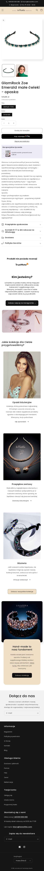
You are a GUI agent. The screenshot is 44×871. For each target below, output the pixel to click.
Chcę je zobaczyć (20, 580)
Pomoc (7, 768)
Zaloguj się (8, 795)
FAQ (5, 773)
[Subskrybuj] (37, 713)
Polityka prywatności (12, 736)
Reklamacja (8, 782)
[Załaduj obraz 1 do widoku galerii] (8, 70)
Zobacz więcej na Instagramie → (22, 303)
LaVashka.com (18, 868)
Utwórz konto (9, 800)
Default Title (9, 107)
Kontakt (7, 746)
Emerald (7, 115)
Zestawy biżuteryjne (20, 501)
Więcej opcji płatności (22, 141)
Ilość (3, 119)
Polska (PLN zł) (21, 861)
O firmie (7, 741)
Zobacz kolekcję (22, 675)
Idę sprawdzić (20, 422)
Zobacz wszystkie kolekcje (22, 591)
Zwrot (6, 777)
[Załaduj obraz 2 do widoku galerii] (22, 70)
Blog (5, 750)
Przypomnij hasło (10, 805)
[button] (2, 10)
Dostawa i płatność (11, 764)
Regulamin (8, 732)
